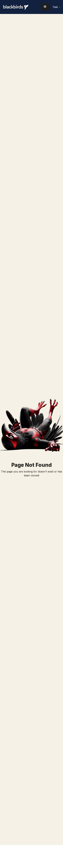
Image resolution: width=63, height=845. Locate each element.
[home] (17, 7)
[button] (45, 7)
